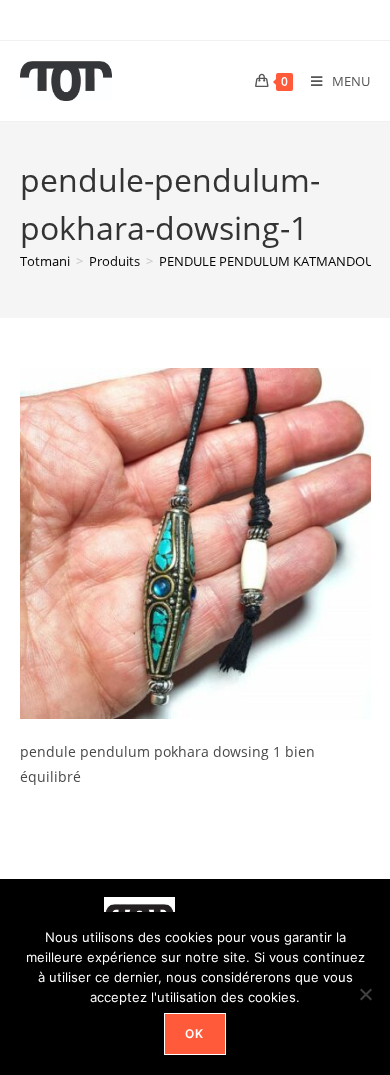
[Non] (365, 994)
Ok (194, 1033)
